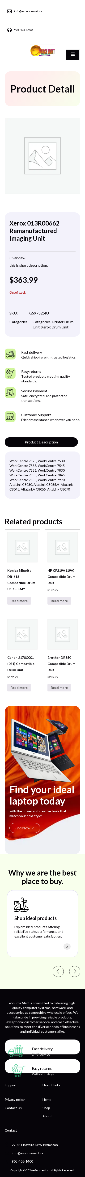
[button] (58, 971)
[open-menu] (73, 54)
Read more (19, 601)
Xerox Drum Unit (54, 327)
